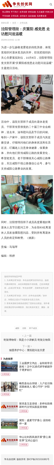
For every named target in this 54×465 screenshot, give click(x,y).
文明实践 (15, 16)
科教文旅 (49, 12)
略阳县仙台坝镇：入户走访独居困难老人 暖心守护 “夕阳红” (35, 387)
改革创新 (23, 12)
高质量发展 (41, 16)
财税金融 (32, 12)
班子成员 (33, 328)
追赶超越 (32, 16)
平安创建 (6, 16)
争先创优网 (9, 459)
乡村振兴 (23, 16)
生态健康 (41, 12)
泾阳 (24, 328)
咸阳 (17, 328)
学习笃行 (15, 12)
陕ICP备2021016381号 (38, 459)
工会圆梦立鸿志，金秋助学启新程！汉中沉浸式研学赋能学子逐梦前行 (35, 366)
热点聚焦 (6, 12)
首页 (14, 23)
